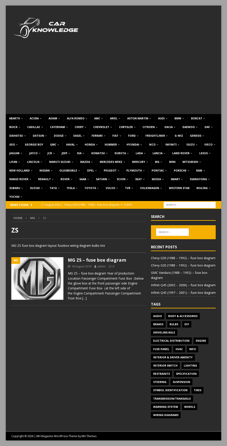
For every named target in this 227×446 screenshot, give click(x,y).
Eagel (77, 136)
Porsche (180, 170)
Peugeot (110, 170)
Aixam (53, 118)
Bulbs (174, 324)
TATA (53, 188)
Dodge (59, 136)
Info (192, 349)
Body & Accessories (183, 316)
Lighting (190, 365)
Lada (139, 153)
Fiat (115, 136)
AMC (97, 118)
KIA (79, 153)
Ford (132, 136)
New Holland (19, 170)
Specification (186, 374)
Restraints (161, 374)
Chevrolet (101, 127)
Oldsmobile (68, 170)
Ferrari (97, 136)
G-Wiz (179, 136)
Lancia (157, 153)
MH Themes (89, 436)
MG (157, 162)
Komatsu (98, 153)
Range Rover (18, 179)
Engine (201, 341)
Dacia (168, 127)
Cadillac (33, 127)
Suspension (181, 382)
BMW (177, 118)
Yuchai (14, 197)
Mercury (138, 162)
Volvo (110, 188)
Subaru (14, 188)
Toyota (90, 188)
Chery (79, 127)
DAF (207, 127)
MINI (172, 162)
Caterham (57, 127)
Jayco (33, 153)
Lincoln (33, 162)
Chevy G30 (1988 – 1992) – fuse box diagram (183, 258)
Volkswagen (149, 188)
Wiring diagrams (165, 415)
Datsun (38, 136)
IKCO (152, 144)
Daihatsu (16, 136)
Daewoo (188, 127)
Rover (65, 179)
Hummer (111, 144)
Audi (161, 118)
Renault (44, 179)
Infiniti (171, 144)
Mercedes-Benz (111, 162)
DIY (186, 324)
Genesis (195, 136)
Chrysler (126, 127)
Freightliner (155, 136)
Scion (121, 179)
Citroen (149, 127)
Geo (12, 144)
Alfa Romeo (75, 118)
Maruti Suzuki (59, 162)
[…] (84, 298)
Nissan (44, 170)
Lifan (13, 162)
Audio (157, 316)
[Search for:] (190, 204)
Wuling (202, 188)
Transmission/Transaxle (172, 399)
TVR (127, 188)
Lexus (203, 153)
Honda (90, 144)
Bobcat (196, 118)
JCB (49, 153)
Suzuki (35, 188)
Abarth (14, 118)
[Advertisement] (113, 81)
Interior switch (165, 365)
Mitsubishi (190, 162)
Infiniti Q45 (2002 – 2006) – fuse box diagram (183, 285)
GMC (53, 144)
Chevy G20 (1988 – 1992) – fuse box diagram (183, 265)
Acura (34, 118)
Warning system (165, 407)
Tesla (71, 188)
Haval (70, 144)
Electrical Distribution (171, 341)
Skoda (156, 179)
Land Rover (181, 153)
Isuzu (190, 144)
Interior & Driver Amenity (173, 357)
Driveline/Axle (164, 332)
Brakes (158, 324)
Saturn (101, 179)
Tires (197, 390)
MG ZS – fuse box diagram (97, 260)
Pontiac (158, 170)
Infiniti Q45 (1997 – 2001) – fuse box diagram (183, 292)
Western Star (179, 188)
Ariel (113, 118)
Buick (13, 127)
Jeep (64, 153)
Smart (175, 179)
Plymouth (134, 170)
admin (101, 266)
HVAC (179, 349)
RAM (199, 170)
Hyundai (133, 144)
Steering (159, 382)
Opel (90, 170)
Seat (138, 179)
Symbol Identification (170, 390)
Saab (82, 179)
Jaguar (14, 153)
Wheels (189, 407)
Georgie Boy (34, 144)
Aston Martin (137, 118)
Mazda (85, 162)
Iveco (208, 144)
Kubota (120, 153)
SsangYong (198, 179)
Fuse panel (161, 349)
